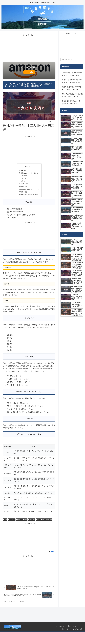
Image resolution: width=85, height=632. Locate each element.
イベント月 (12, 519)
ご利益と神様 (24, 184)
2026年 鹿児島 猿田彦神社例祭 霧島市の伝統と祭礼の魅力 (72, 95)
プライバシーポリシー (62, 626)
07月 (6, 519)
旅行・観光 (32, 519)
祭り (43, 519)
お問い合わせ (72, 626)
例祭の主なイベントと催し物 (29, 173)
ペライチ (80, 626)
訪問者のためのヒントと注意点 (29, 189)
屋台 (23, 181)
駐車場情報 (23, 192)
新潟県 (25, 519)
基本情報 (23, 170)
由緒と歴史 (23, 186)
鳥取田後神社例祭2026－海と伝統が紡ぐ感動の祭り (72, 102)
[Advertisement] (29, 48)
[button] (81, 59)
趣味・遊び (49, 519)
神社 (38, 519)
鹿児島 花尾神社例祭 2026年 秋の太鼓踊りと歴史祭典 (71, 88)
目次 (26, 166)
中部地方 (19, 519)
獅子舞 (24, 178)
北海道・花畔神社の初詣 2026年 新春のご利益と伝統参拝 (72, 81)
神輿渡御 (24, 175)
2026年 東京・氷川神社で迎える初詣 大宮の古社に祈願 (72, 74)
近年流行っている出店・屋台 (29, 194)
